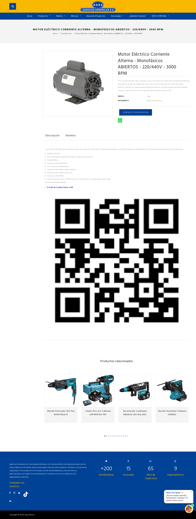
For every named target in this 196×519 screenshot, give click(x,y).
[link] (71, 405)
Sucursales (116, 16)
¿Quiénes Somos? (137, 16)
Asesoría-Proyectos (95, 16)
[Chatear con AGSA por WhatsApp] (189, 509)
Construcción (66, 33)
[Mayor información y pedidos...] (116, 331)
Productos (43, 16)
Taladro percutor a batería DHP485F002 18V (98, 412)
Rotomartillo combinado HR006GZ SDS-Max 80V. (135, 412)
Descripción (52, 135)
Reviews (71, 135)
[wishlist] (66, 405)
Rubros (59, 16)
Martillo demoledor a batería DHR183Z (172, 412)
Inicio (29, 16)
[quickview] (75, 405)
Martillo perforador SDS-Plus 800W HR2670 (61, 412)
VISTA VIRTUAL (159, 16)
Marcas (75, 16)
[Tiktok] (26, 496)
